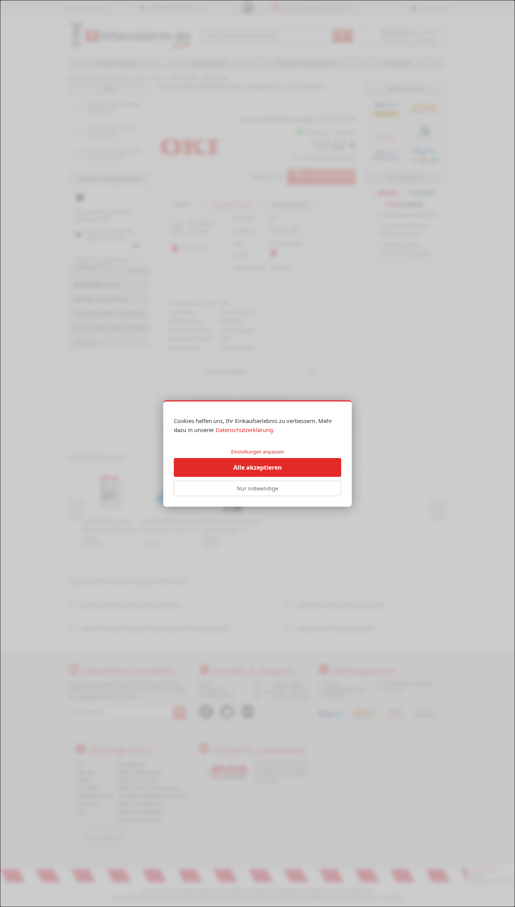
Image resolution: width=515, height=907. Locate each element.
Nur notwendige (257, 488)
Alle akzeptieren (257, 467)
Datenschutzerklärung (244, 430)
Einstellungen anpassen (257, 451)
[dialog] (257, 453)
